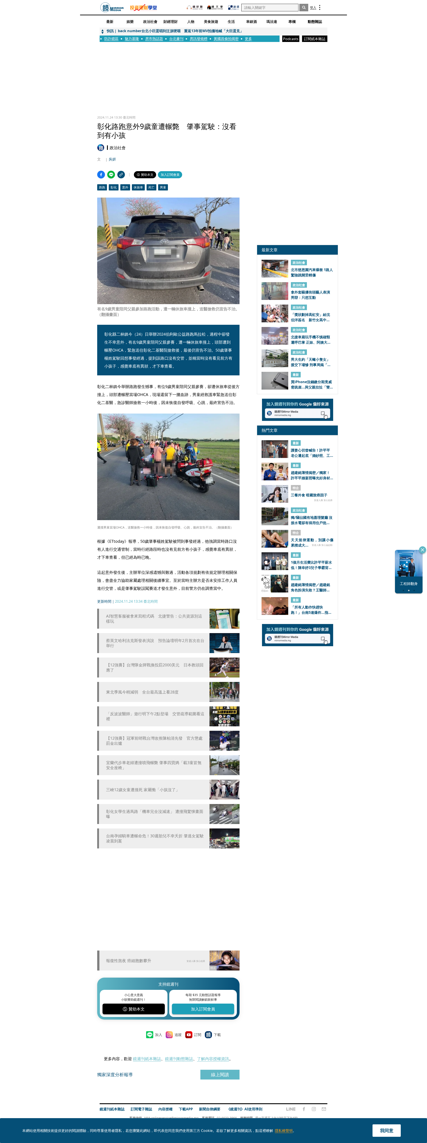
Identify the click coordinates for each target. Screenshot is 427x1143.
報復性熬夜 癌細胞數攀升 (128, 960)
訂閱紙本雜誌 (314, 38)
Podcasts (290, 38)
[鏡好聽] (194, 7)
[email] (324, 1109)
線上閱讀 (220, 1075)
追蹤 (178, 1034)
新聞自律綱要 (209, 1109)
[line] (291, 1109)
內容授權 (165, 1109)
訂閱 (197, 1034)
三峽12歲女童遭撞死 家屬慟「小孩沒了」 (143, 789)
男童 (163, 187)
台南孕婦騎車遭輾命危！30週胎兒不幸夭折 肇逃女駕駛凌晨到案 (155, 838)
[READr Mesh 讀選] (233, 7)
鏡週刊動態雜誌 (179, 1058)
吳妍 (112, 159)
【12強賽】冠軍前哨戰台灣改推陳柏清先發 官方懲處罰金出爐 (154, 741)
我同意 (386, 1130)
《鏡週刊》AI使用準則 (244, 1109)
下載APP (186, 1109)
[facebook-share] (101, 174)
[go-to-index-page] (112, 7)
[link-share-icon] (121, 174)
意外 (125, 187)
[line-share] (111, 174)
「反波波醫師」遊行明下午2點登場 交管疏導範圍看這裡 (155, 716)
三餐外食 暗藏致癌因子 (309, 495)
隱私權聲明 (284, 1130)
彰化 (114, 187)
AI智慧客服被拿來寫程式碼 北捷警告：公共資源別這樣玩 (154, 619)
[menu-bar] (319, 7)
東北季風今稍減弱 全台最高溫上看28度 (142, 692)
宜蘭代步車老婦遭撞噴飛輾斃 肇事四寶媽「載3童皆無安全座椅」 (153, 765)
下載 (217, 1034)
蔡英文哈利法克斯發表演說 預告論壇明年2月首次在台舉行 (155, 643)
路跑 (102, 187)
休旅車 (138, 187)
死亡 (151, 187)
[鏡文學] (215, 7)
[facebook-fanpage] (304, 1109)
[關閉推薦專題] (422, 549)
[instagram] (314, 1109)
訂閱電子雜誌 (141, 1109)
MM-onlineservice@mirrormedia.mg (171, 1118)
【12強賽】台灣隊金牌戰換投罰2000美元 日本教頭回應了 (154, 667)
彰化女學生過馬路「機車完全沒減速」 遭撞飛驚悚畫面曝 (154, 814)
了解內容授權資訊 (213, 1058)
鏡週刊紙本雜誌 (147, 1058)
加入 (158, 1034)
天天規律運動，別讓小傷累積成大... (312, 542)
